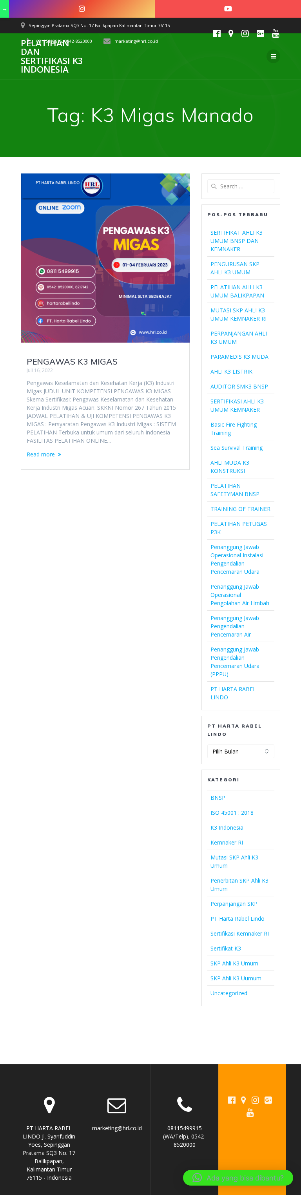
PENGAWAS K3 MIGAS (72, 361)
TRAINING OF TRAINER (240, 509)
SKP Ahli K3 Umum (234, 963)
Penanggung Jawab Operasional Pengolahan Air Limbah (239, 595)
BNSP (217, 797)
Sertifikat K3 (225, 948)
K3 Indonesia (226, 827)
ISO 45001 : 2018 (232, 812)
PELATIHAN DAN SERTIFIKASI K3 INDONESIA (52, 56)
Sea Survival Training (236, 447)
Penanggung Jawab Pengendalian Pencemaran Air (234, 626)
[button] (238, 1178)
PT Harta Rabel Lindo (237, 918)
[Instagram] (82, 9)
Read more (41, 454)
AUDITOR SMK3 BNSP (239, 386)
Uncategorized (228, 993)
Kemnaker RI (226, 842)
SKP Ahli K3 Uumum (235, 978)
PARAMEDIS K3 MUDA (239, 356)
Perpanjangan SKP (233, 903)
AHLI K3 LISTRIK (231, 371)
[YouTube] (228, 9)
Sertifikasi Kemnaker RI (239, 933)
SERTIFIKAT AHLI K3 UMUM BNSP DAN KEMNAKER (236, 241)
